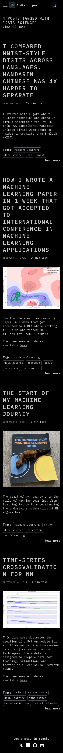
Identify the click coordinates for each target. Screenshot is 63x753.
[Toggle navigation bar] (5, 5)
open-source (31, 368)
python (48, 524)
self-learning (14, 535)
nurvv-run (11, 368)
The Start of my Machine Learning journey (26, 403)
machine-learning (27, 149)
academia (33, 363)
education (34, 530)
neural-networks (45, 703)
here (23, 345)
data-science (13, 155)
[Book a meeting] (42, 745)
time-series (37, 698)
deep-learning (14, 698)
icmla (48, 363)
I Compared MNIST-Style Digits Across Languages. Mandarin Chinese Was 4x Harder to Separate (30, 70)
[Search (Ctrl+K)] (54, 5)
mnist (40, 155)
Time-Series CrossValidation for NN (30, 567)
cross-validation (17, 703)
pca (29, 155)
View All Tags (14, 26)
